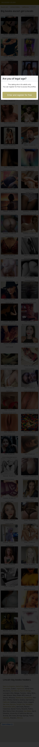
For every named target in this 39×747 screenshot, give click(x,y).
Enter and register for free (19, 95)
